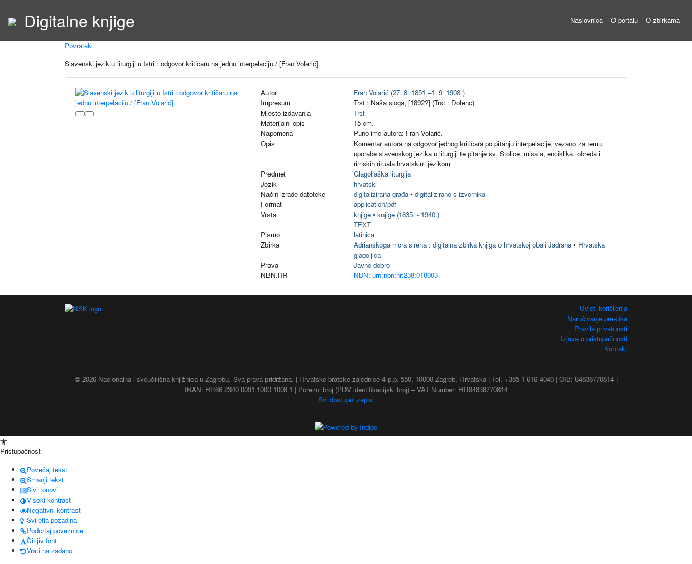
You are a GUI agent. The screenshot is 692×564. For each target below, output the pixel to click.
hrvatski (365, 184)
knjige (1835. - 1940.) (408, 214)
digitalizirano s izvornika (450, 194)
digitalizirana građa (381, 194)
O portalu (624, 20)
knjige (362, 214)
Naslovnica (586, 20)
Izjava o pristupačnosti (594, 338)
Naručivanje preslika (597, 318)
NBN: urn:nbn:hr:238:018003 (396, 275)
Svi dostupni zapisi (346, 399)
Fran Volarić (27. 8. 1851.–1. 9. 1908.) (409, 92)
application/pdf (375, 204)
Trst (359, 113)
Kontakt (615, 349)
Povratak (78, 45)
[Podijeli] (89, 113)
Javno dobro (372, 265)
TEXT (362, 224)
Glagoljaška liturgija (382, 174)
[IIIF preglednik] (80, 113)
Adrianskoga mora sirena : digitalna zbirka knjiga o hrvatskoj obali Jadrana (462, 245)
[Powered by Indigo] (346, 426)
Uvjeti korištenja (603, 308)
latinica (364, 234)
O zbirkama (663, 20)
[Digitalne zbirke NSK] (12, 20)
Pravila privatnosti (600, 328)
